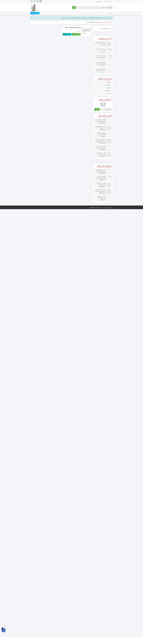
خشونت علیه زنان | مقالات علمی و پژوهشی (100, 56)
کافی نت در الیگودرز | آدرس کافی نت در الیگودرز (101, 581)
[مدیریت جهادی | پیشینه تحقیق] (109, 50)
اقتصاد (108, 189)
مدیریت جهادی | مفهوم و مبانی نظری (100, 43)
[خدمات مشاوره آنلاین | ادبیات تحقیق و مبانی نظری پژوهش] (33, 7)
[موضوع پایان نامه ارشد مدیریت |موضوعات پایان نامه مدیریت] (109, 462)
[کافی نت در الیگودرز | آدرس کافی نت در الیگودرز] (109, 582)
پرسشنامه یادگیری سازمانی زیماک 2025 (101, 176)
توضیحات (75, 34)
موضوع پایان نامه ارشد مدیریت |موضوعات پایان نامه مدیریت (100, 461)
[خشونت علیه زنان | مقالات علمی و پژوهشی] (109, 57)
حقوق (108, 194)
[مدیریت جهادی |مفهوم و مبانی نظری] (109, 341)
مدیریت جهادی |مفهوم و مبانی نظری (100, 341)
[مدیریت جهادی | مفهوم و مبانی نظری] (109, 44)
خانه (109, 13)
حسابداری (107, 192)
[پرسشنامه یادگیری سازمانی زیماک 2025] (109, 177)
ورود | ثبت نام (34, 13)
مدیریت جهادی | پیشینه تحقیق (101, 49)
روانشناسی (107, 197)
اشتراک (97, 216)
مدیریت (108, 200)
